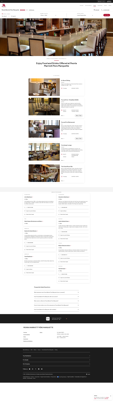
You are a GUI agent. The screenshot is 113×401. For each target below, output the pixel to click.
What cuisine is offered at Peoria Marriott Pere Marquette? (46, 300)
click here (106, 398)
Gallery (110, 5)
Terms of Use (37, 376)
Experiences (100, 5)
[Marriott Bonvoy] (109, 1)
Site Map (24, 378)
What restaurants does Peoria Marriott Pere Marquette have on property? (49, 292)
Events (105, 5)
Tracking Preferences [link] (26, 376)
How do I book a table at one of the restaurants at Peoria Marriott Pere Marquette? (51, 305)
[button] (101, 1)
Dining (94, 5)
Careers (32, 376)
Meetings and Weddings (27, 341)
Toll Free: (62, 336)
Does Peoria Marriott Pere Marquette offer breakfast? (45, 309)
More (62, 115)
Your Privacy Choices (62, 376)
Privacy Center (53, 376)
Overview (81, 5)
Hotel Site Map (29, 378)
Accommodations (88, 5)
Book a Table (79, 115)
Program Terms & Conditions (45, 376)
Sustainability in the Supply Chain (80, 376)
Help (34, 378)
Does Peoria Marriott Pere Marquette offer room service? (46, 296)
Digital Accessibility (70, 376)
